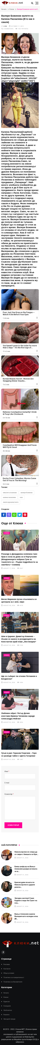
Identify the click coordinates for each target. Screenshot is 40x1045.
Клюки (11, 9)
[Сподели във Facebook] (3, 515)
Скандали (7, 1006)
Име (6, 771)
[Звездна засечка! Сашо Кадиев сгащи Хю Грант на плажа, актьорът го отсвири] (6, 902)
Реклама (6, 964)
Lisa (5, 26)
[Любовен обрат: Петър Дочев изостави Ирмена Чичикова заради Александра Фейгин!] (20, 699)
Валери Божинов (26, 492)
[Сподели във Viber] (9, 515)
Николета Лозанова (10, 492)
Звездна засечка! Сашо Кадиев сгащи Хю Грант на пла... (26, 900)
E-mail (6, 783)
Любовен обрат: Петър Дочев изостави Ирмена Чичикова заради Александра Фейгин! (18, 716)
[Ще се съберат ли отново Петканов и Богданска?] (20, 662)
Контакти (6, 969)
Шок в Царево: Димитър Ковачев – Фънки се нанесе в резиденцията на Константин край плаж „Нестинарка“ (18, 639)
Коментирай (13, 825)
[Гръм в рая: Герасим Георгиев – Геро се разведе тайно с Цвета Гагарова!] (20, 739)
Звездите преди (9, 1019)
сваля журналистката (10, 502)
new (21, 497)
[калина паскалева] (20, 106)
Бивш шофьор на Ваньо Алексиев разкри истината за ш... (26, 869)
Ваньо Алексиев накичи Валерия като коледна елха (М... (26, 916)
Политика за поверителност (13, 977)
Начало (4, 9)
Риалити (6, 1014)
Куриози (6, 1001)
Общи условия (8, 973)
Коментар (9, 794)
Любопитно (7, 1010)
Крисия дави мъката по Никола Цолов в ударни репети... (25, 884)
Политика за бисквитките (12, 982)
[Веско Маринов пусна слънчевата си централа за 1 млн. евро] (20, 585)
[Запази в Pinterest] (25, 515)
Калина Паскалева (9, 497)
